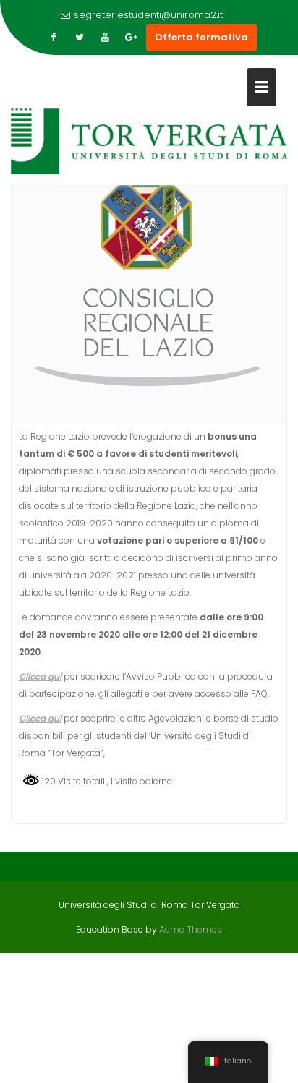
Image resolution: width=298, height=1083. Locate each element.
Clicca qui (40, 718)
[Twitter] (79, 37)
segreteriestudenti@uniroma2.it (148, 15)
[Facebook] (53, 37)
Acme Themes (190, 929)
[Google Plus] (131, 37)
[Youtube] (105, 37)
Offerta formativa (201, 37)
